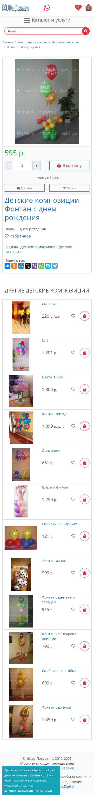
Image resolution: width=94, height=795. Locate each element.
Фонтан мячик (54, 560)
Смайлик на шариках (59, 524)
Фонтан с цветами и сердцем (58, 599)
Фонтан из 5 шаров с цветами (59, 636)
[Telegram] (55, 266)
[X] (28, 266)
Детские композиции (66, 42)
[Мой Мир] (21, 266)
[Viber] (34, 266)
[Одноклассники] (14, 266)
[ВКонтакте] (7, 266)
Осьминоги (51, 450)
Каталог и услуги (51, 20)
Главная (7, 42)
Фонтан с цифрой (56, 707)
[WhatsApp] (41, 266)
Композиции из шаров (32, 42)
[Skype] (48, 266)
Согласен (46, 790)
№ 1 (45, 340)
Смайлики (50, 303)
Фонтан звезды (54, 413)
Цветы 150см (52, 377)
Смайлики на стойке (59, 670)
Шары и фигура (55, 487)
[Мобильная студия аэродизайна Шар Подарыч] (15, 8)
